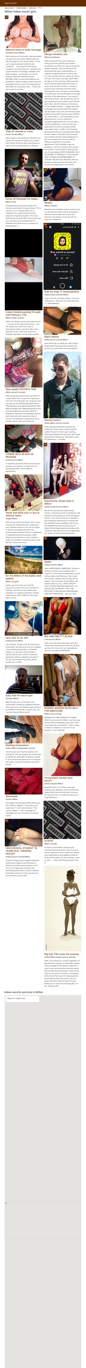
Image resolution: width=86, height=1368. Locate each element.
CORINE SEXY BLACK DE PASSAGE (20, 455)
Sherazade (12, 796)
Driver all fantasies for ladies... (23, 198)
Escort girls (9, 8)
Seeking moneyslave (17, 745)
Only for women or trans (19, 131)
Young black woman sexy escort (58, 779)
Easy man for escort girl (19, 695)
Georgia (32, 8)
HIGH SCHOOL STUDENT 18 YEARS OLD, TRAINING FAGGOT (21, 851)
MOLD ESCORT (11, 3)
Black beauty (51, 336)
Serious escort (52, 420)
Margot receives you (56, 54)
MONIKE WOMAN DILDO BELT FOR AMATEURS (61, 709)
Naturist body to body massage (23, 49)
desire (47, 561)
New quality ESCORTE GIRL (21, 389)
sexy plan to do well (17, 637)
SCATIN (48, 840)
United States (21, 8)
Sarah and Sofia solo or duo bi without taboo (22, 514)
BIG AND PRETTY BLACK (58, 636)
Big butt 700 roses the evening (61, 954)
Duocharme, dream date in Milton (59, 502)
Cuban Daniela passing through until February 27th (23, 313)
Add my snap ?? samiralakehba (61, 291)
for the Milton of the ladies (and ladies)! (23, 577)
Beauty (48, 202)
